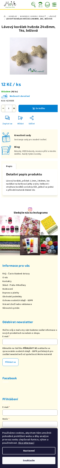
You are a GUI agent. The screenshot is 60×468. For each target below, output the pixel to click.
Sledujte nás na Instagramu (31, 213)
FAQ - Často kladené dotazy (16, 273)
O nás (5, 277)
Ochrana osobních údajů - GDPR (17, 300)
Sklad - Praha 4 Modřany (14, 285)
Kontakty (7, 281)
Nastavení (29, 450)
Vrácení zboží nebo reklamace (17, 304)
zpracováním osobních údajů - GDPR (19, 351)
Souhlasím (29, 460)
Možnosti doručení (20, 96)
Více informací (26, 443)
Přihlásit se (10, 362)
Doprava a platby (10, 292)
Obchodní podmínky (12, 296)
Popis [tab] (9, 166)
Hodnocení (7, 289)
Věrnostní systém (10, 308)
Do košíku (40, 108)
